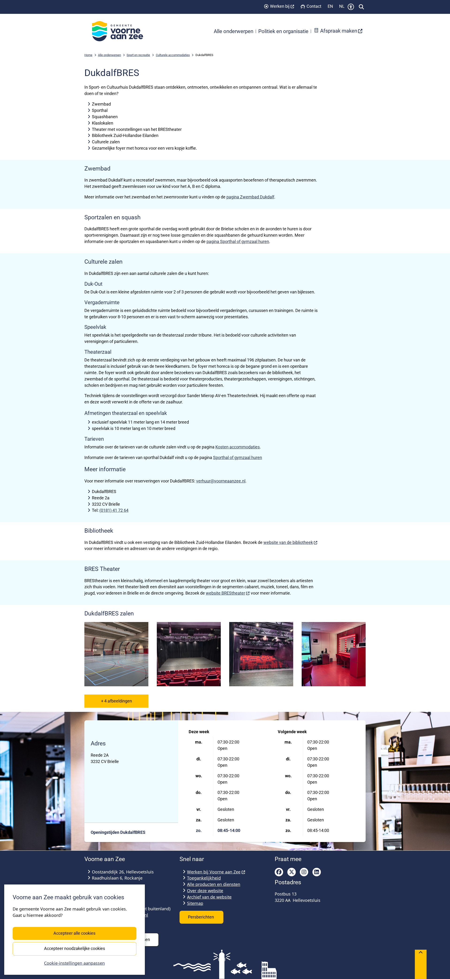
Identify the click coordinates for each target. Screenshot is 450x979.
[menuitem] (338, 31)
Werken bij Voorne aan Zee (213, 872)
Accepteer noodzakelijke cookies (74, 948)
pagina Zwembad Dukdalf (250, 196)
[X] (291, 872)
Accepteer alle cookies (74, 933)
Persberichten (201, 916)
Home (88, 55)
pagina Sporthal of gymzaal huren (237, 241)
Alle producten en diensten (213, 884)
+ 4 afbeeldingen (116, 700)
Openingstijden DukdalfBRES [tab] (118, 832)
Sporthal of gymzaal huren (237, 457)
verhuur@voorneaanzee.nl (220, 480)
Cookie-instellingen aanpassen (74, 963)
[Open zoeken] (361, 7)
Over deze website (205, 890)
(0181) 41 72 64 (113, 510)
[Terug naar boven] (421, 964)
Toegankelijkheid (204, 878)
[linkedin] (316, 872)
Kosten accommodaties (237, 446)
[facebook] (279, 872)
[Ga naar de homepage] (120, 31)
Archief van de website (209, 897)
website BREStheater (225, 593)
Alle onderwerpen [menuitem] (233, 31)
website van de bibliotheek (288, 542)
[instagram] (304, 872)
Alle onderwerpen (109, 55)
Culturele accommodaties (173, 55)
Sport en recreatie (138, 55)
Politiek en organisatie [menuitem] (283, 31)
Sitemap (195, 903)
